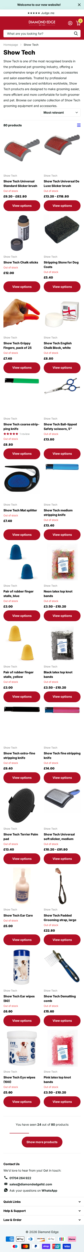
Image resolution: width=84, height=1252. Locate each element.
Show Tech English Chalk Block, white (58, 345)
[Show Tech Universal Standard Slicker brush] (21, 152)
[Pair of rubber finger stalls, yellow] (21, 643)
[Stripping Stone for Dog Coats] (62, 233)
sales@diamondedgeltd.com (30, 1184)
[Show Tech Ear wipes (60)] (21, 967)
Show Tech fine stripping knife (62, 755)
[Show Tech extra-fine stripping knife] (21, 724)
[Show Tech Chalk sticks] (21, 233)
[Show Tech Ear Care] (21, 886)
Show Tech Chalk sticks (20, 262)
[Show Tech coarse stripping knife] (21, 395)
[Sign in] (70, 23)
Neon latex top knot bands (58, 593)
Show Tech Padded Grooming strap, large (60, 918)
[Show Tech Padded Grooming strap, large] (62, 886)
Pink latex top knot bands (57, 1079)
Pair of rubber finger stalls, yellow (18, 674)
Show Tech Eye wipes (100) (19, 1079)
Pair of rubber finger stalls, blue (18, 593)
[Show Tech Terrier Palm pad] (21, 805)
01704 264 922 (20, 1178)
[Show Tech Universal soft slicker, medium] (62, 805)
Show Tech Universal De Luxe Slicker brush (61, 183)
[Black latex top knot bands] (62, 643)
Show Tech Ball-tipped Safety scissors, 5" (60, 426)
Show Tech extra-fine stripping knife (19, 755)
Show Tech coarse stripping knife (21, 426)
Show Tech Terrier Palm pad (20, 836)
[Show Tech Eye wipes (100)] (21, 1048)
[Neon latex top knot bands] (62, 562)
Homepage (10, 44)
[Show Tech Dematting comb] (62, 967)
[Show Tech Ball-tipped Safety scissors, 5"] (62, 395)
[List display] (79, 125)
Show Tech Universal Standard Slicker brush (20, 183)
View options (22, 205)
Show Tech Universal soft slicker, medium (59, 836)
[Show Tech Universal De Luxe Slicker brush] (62, 152)
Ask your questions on (33, 1190)
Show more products (42, 1142)
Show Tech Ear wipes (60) (19, 998)
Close (79, 4)
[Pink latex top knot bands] (62, 1048)
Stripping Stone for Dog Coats (61, 264)
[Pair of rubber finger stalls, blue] (21, 562)
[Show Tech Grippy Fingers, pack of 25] (21, 314)
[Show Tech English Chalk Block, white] (62, 314)
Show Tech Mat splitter (20, 510)
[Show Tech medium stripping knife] (62, 481)
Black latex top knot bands (58, 674)
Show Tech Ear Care (18, 915)
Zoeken (76, 33)
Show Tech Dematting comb (60, 998)
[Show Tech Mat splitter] (21, 481)
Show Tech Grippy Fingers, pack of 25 (17, 345)
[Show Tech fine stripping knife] (62, 724)
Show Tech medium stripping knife (58, 512)
